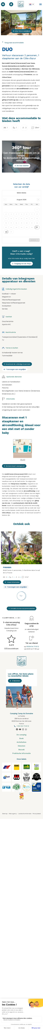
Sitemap (4, 813)
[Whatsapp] (26, 729)
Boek (21, 738)
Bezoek (21, 750)
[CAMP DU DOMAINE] (21, 808)
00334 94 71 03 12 (32, 646)
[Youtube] (20, 729)
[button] (16, 587)
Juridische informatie (24, 813)
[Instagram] (23, 729)
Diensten (21, 746)
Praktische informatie (21, 753)
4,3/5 (11, 645)
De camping (21, 735)
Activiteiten (21, 742)
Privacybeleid (37, 813)
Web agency (13, 813)
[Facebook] (17, 729)
